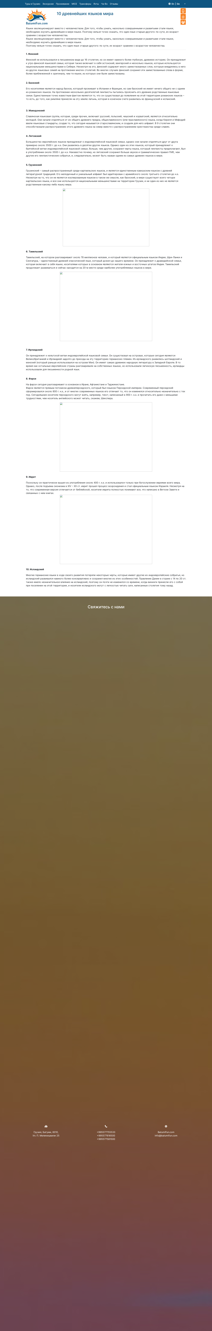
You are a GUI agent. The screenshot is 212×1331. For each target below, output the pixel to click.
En (173, 3)
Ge (178, 3)
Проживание (62, 3)
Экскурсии (48, 3)
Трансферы (85, 3)
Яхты (96, 3)
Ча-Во (104, 3)
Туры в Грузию (32, 3)
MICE (74, 3)
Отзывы (114, 3)
